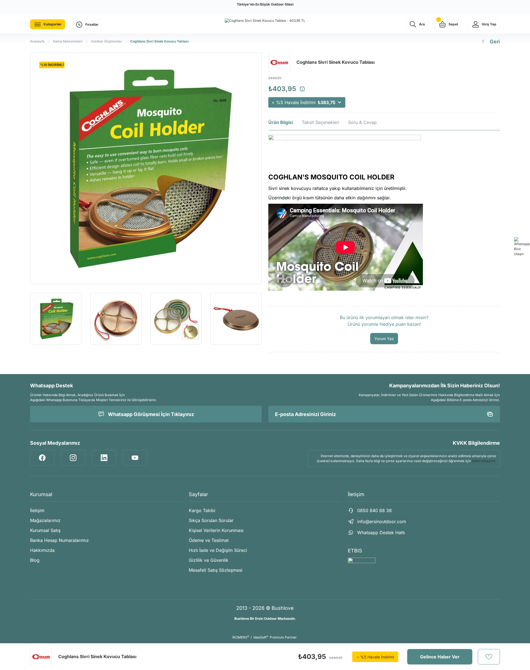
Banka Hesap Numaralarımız (59, 540)
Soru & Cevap (362, 122)
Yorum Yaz (384, 338)
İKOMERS (240, 637)
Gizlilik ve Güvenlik (208, 560)
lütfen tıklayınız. (484, 461)
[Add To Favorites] (489, 656)
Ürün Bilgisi (280, 122)
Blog (34, 560)
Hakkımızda (42, 550)
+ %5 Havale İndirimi (303, 102)
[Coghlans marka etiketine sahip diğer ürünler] (41, 657)
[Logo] (265, 20)
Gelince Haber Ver (440, 657)
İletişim (37, 510)
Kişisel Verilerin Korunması (216, 530)
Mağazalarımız (45, 520)
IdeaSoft (260, 637)
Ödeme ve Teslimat (209, 540)
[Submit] (490, 414)
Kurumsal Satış (45, 530)
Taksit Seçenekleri (320, 122)
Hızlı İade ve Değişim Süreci (218, 550)
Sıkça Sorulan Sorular (211, 520)
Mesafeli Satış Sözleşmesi (215, 570)
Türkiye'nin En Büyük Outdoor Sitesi (265, 4)
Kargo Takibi (202, 510)
